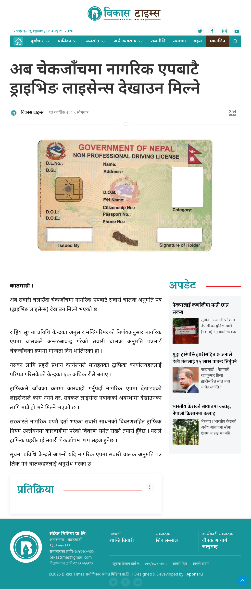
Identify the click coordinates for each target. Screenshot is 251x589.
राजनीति (158, 41)
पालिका (64, 41)
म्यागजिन (217, 41)
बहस (198, 41)
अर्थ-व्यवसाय (125, 41)
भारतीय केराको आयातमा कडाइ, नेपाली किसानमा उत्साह (202, 410)
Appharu (195, 574)
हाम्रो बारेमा (201, 563)
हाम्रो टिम (180, 563)
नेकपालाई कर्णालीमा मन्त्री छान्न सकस (201, 308)
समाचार (179, 41)
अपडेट (182, 286)
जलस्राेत (92, 41)
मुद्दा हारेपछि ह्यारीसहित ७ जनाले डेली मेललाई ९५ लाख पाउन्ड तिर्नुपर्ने (205, 358)
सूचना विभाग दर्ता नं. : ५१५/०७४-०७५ (140, 563)
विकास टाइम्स (32, 112)
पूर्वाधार (37, 41)
